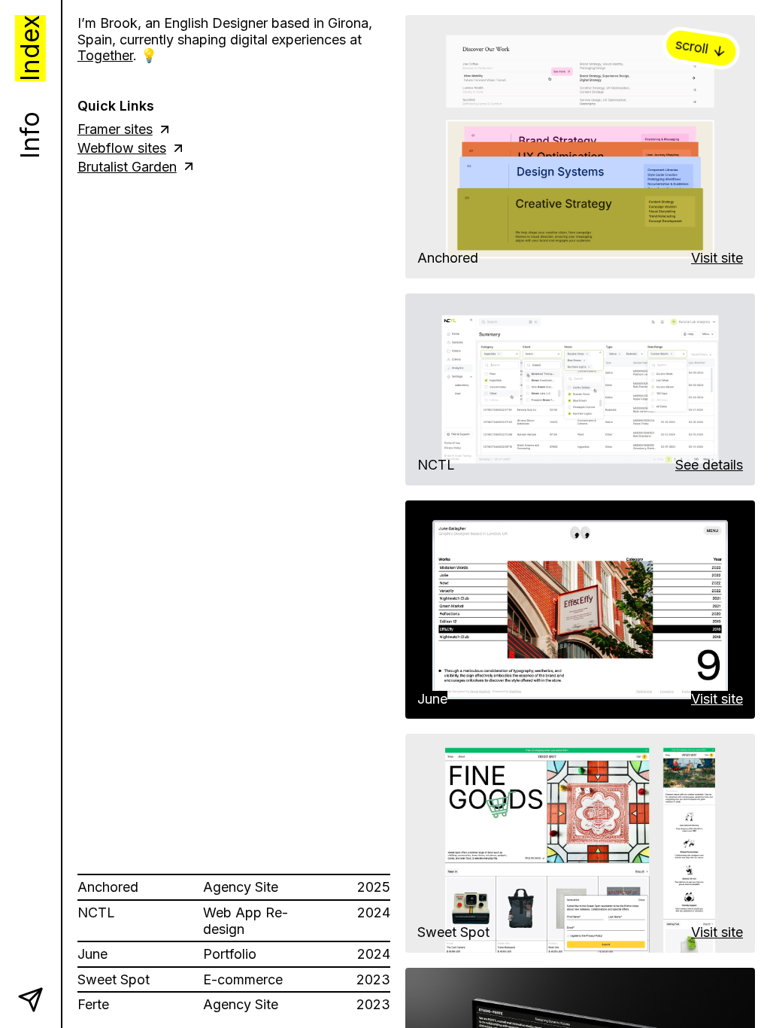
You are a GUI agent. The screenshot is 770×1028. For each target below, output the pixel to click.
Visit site (717, 258)
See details (709, 465)
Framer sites (115, 129)
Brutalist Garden (127, 167)
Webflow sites (121, 148)
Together (105, 55)
